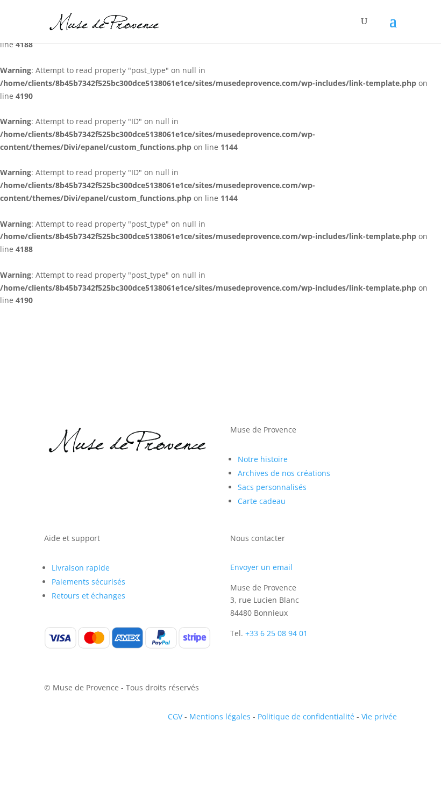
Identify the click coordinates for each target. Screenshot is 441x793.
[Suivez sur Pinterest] (95, 481)
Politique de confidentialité (306, 716)
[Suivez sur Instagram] (74, 481)
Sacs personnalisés (272, 487)
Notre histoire (263, 459)
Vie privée (379, 716)
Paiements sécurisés (88, 581)
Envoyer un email (261, 567)
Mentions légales (220, 716)
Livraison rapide (81, 568)
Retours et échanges (88, 595)
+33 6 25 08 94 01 (276, 633)
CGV (175, 716)
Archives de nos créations (284, 473)
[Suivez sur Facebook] (52, 481)
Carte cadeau (262, 501)
